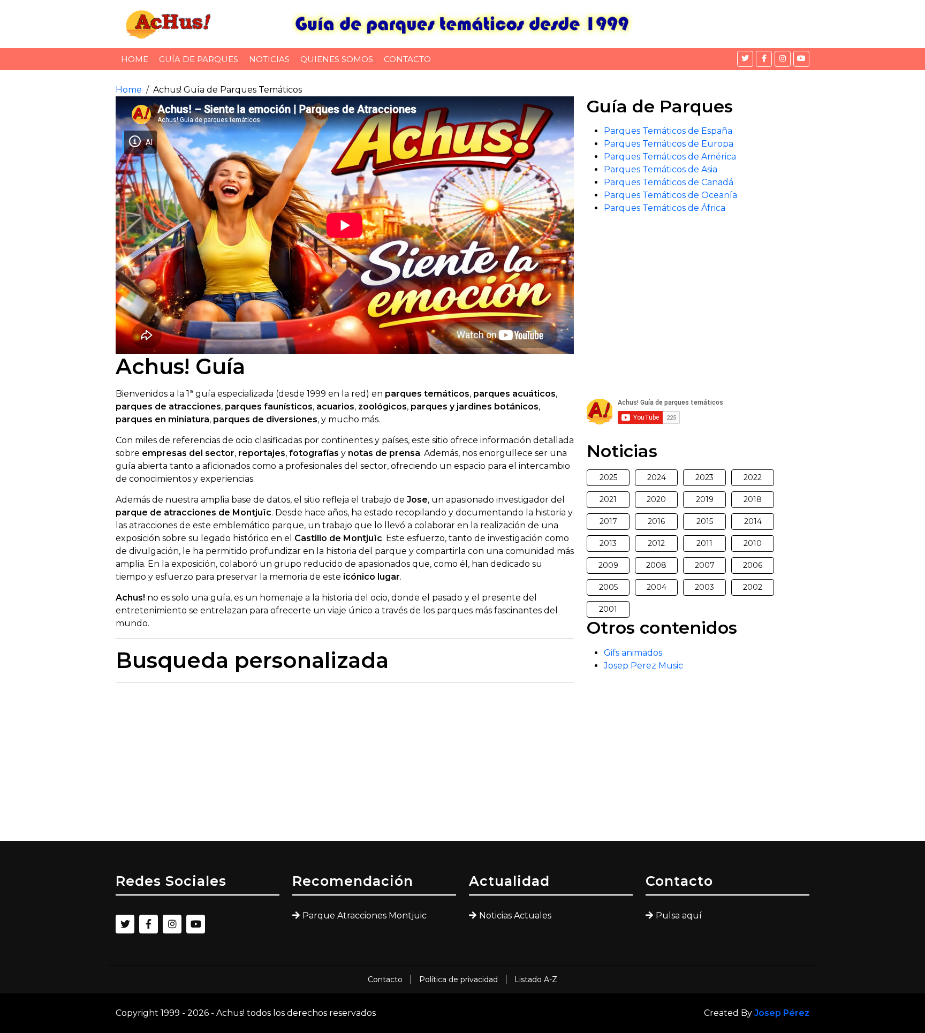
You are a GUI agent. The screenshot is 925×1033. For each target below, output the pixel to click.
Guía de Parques (198, 59)
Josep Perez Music (643, 665)
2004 (656, 587)
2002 (752, 587)
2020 (656, 499)
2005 (608, 587)
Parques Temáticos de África (664, 208)
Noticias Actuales (515, 915)
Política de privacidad (458, 979)
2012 (656, 543)
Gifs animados (633, 653)
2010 (753, 543)
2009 (608, 565)
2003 (704, 587)
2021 (608, 499)
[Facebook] (764, 59)
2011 (704, 543)
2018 (753, 499)
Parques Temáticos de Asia (660, 169)
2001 (608, 609)
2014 (753, 521)
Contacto (407, 59)
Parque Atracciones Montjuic (364, 915)
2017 (608, 521)
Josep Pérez (781, 1013)
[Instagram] (783, 59)
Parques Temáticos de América (670, 156)
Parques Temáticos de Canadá (668, 182)
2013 (608, 543)
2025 (608, 477)
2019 (705, 499)
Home (134, 59)
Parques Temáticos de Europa (668, 144)
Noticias (269, 59)
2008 (656, 565)
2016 (656, 521)
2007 (705, 565)
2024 (656, 477)
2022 (753, 477)
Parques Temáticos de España (668, 131)
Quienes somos (336, 59)
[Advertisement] (345, 766)
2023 (704, 477)
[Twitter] (745, 59)
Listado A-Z (535, 979)
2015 (704, 521)
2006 (752, 565)
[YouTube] (801, 59)
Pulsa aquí (679, 915)
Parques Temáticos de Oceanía (670, 195)
